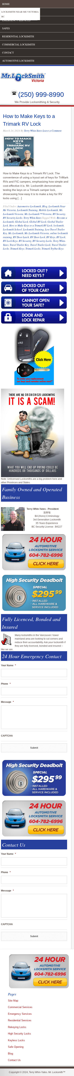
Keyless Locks (16, 1040)
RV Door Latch (21, 237)
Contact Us (14, 1060)
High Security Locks (19, 1033)
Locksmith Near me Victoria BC (20, 14)
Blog (44, 206)
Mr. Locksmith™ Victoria (38, 214)
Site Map (13, 1000)
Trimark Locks (32, 248)
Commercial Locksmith (18, 44)
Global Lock (21, 221)
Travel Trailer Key (19, 245)
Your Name (8, 665)
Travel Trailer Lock (40, 245)
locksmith (58, 225)
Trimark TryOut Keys (53, 248)
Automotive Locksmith (18, 60)
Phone (6, 683)
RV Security (59, 214)
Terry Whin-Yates (33, 130)
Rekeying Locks (17, 1027)
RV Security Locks (12, 218)
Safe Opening (15, 1046)
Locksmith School (12, 229)
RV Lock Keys (10, 241)
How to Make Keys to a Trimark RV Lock (30, 225)
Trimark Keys (17, 248)
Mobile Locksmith (48, 210)
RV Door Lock (37, 237)
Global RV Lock (37, 221)
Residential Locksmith (18, 36)
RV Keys (50, 237)
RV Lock (60, 237)
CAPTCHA (7, 735)
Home (6, 4)
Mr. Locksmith (15, 233)
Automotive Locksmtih (29, 206)
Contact (8, 52)
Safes (6, 28)
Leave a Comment (52, 130)
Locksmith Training (27, 210)
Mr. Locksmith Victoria (36, 233)
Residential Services (19, 1020)
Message (7, 702)
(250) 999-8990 (41, 94)
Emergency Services (20, 1013)
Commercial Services (20, 1007)
